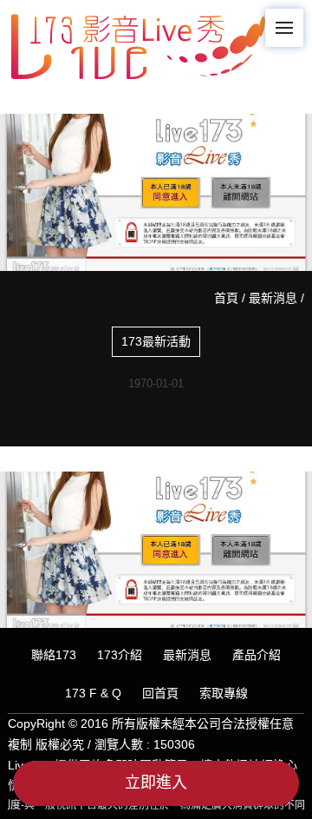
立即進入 (156, 782)
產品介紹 (256, 655)
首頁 (226, 298)
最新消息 (273, 298)
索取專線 (223, 693)
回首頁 (160, 693)
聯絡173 (53, 655)
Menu (284, 28)
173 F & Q (93, 693)
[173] (138, 42)
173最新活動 (156, 341)
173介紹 (119, 655)
